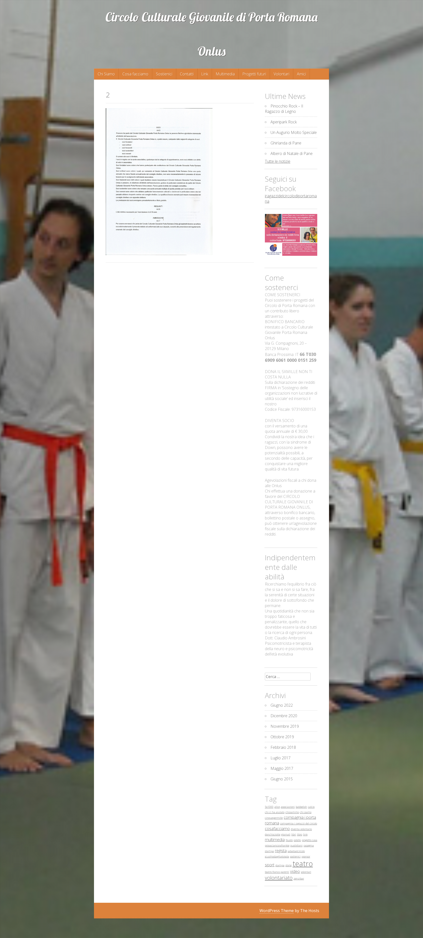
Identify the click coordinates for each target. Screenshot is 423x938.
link (305, 834)
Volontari (281, 74)
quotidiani (296, 845)
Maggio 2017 (281, 768)
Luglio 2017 (280, 758)
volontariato (279, 877)
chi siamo (305, 812)
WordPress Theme (276, 910)
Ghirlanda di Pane (285, 143)
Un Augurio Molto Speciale (293, 132)
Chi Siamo (106, 74)
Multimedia (225, 74)
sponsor (306, 856)
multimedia (275, 839)
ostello (297, 840)
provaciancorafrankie (277, 845)
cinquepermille (274, 818)
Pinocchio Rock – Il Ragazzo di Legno (284, 108)
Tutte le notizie (277, 161)
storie (288, 865)
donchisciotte (272, 834)
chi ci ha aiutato (274, 812)
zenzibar (299, 878)
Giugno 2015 (281, 779)
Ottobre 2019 (282, 736)
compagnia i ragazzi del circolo (298, 823)
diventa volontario (301, 829)
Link (204, 74)
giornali (285, 834)
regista (281, 850)
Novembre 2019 (284, 726)
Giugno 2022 (281, 705)
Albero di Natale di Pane (291, 153)
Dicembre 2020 (283, 715)
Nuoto (289, 840)
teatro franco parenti (277, 872)
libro (299, 834)
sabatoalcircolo (296, 851)
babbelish (301, 807)
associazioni (288, 807)
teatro (303, 863)
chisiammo (292, 812)
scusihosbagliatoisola (277, 856)
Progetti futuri (254, 74)
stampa (279, 865)
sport (269, 865)
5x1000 (269, 807)
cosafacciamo (277, 828)
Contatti (187, 74)
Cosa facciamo (135, 74)
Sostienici (164, 74)
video (295, 871)
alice (277, 807)
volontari (306, 872)
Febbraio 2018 (283, 747)
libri (293, 834)
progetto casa (309, 840)
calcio (311, 807)
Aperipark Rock (283, 122)
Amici (301, 74)
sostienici (295, 856)
